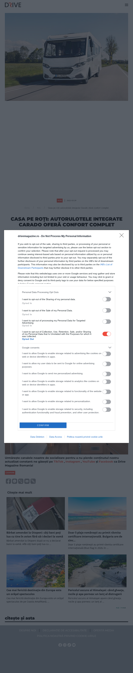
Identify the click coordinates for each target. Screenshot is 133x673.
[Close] (123, 236)
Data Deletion (37, 436)
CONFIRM (43, 425)
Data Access (55, 436)
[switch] (107, 299)
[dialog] (66, 336)
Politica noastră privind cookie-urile (85, 436)
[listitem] (66, 292)
